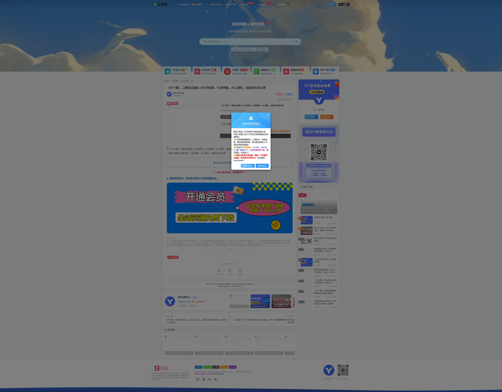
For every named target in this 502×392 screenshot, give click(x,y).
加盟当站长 (262, 165)
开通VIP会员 (248, 165)
